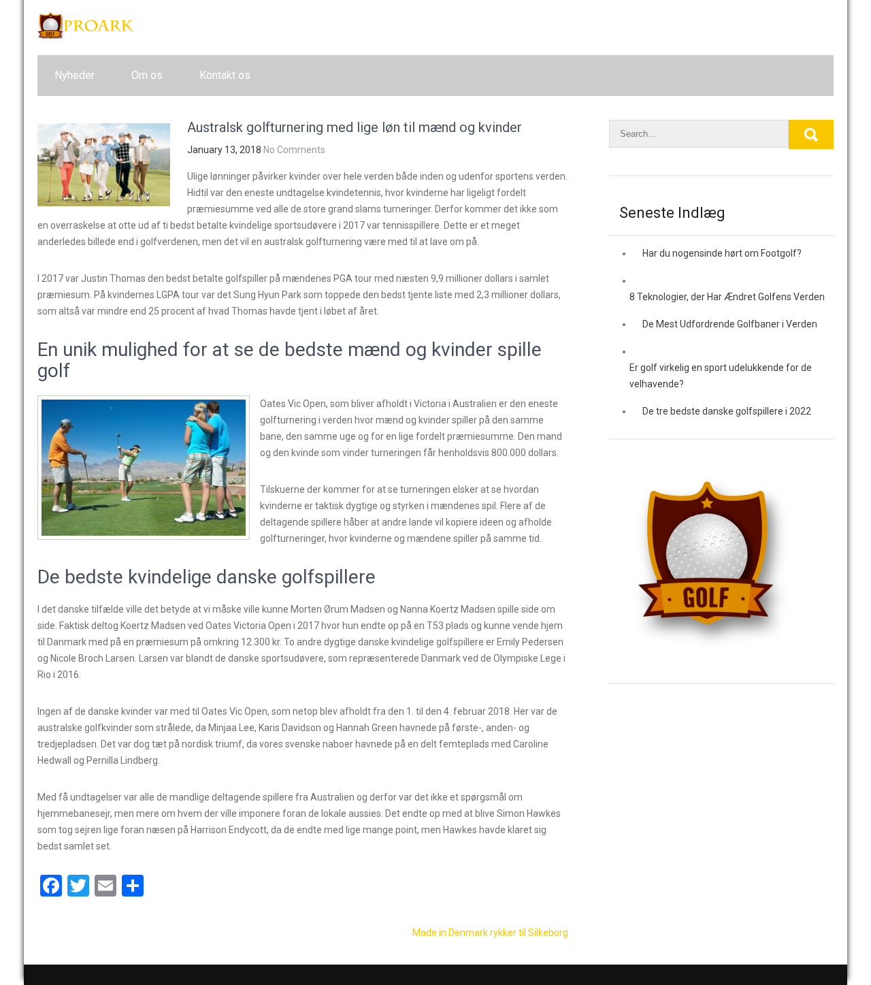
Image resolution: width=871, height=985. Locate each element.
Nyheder (74, 75)
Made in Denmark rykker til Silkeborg (490, 932)
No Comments (294, 149)
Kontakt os (224, 75)
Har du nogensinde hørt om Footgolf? (722, 253)
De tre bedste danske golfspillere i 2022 (726, 411)
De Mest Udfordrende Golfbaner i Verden (729, 324)
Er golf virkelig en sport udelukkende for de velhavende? (720, 375)
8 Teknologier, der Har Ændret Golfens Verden (727, 296)
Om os (147, 75)
